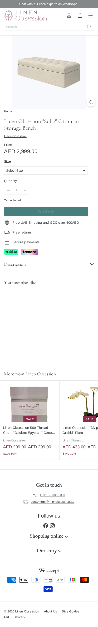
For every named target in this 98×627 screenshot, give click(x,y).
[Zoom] (91, 102)
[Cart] (79, 15)
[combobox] (49, 27)
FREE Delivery (14, 617)
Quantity (10, 181)
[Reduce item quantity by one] (8, 190)
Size (7, 161)
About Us (50, 611)
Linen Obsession (40, 374)
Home (8, 111)
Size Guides (70, 611)
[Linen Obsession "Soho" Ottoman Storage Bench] (30, 325)
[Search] (89, 27)
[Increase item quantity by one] (24, 190)
